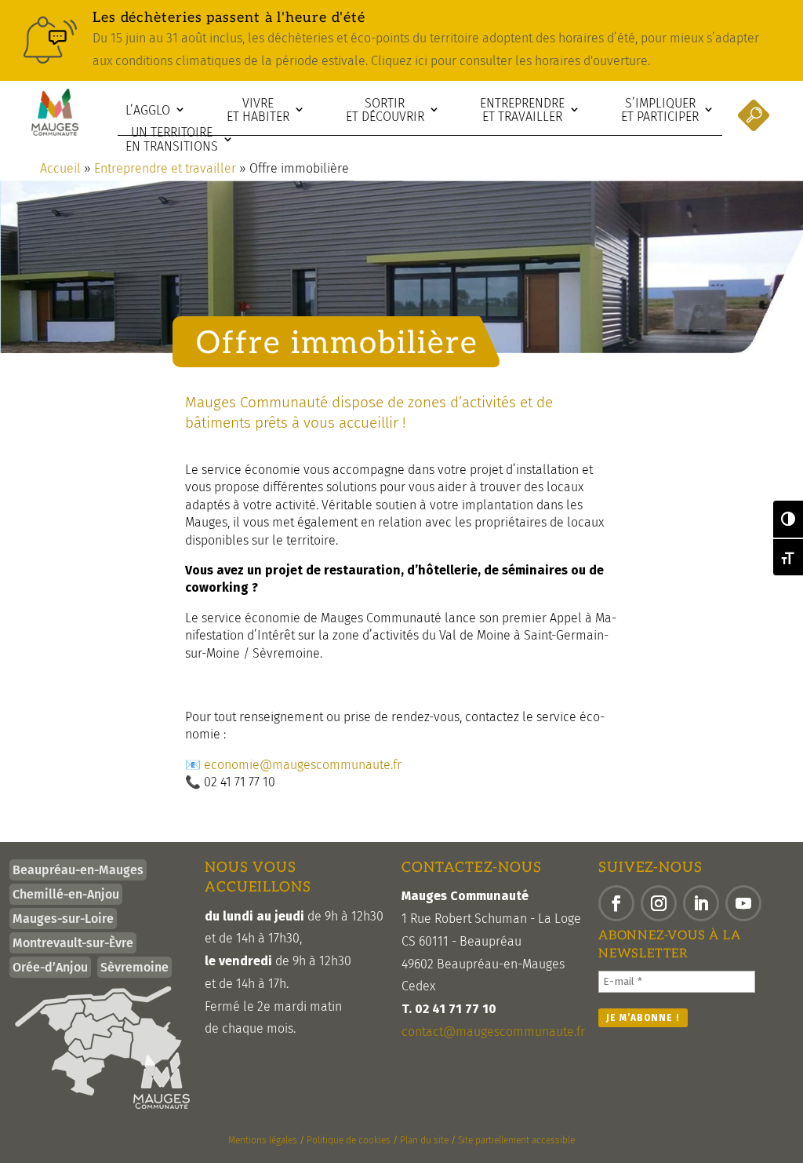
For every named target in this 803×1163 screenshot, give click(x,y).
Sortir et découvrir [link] (385, 110)
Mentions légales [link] (262, 1140)
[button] (616, 903)
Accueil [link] (60, 168)
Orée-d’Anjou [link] (50, 967)
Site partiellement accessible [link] (516, 1140)
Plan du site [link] (424, 1140)
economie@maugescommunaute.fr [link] (303, 764)
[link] (401, 40)
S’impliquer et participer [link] (660, 110)
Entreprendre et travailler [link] (522, 110)
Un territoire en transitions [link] (171, 139)
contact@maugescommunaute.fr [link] (493, 1031)
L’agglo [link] (147, 110)
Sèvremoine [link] (134, 967)
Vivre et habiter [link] (258, 110)
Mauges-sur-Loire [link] (63, 918)
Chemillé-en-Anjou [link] (66, 894)
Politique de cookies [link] (349, 1140)
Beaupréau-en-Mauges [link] (78, 869)
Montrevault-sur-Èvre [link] (73, 942)
